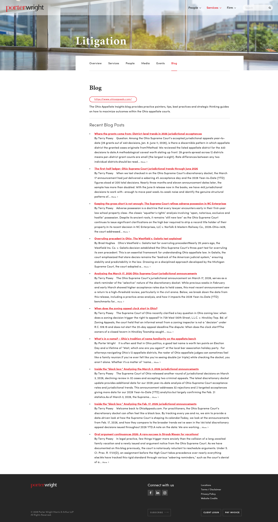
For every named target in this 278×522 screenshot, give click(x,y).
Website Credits (209, 498)
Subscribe (156, 512)
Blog (174, 63)
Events (160, 63)
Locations (206, 485)
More (143, 162)
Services (212, 7)
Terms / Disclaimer (211, 489)
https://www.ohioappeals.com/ (113, 99)
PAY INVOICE (232, 512)
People (193, 7)
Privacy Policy (208, 493)
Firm (230, 7)
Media (145, 63)
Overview (95, 63)
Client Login (211, 512)
